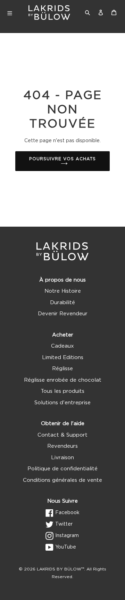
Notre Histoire (62, 291)
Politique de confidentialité (62, 468)
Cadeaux (62, 346)
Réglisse (62, 368)
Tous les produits (62, 391)
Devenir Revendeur (63, 313)
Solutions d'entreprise (62, 402)
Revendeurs (62, 446)
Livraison (62, 457)
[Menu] (14, 12)
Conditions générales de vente (62, 480)
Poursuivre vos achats (62, 159)
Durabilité (62, 302)
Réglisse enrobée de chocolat (62, 380)
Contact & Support (63, 435)
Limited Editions (62, 357)
